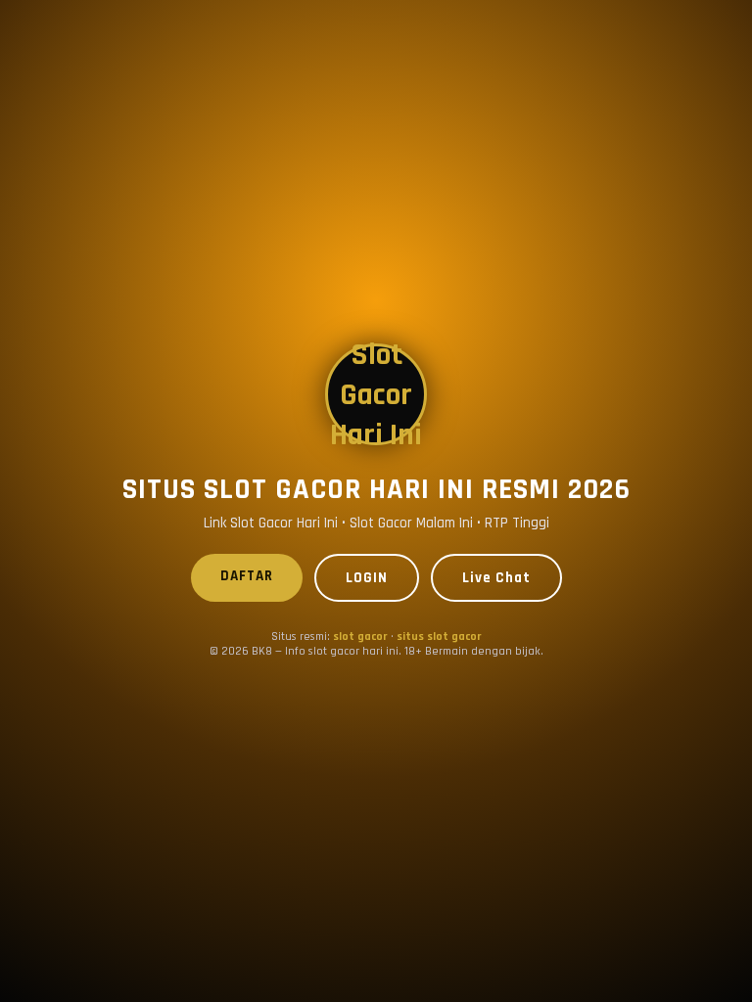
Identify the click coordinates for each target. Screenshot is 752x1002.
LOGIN (367, 578)
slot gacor (360, 636)
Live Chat (496, 578)
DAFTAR (246, 576)
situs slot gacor (439, 636)
